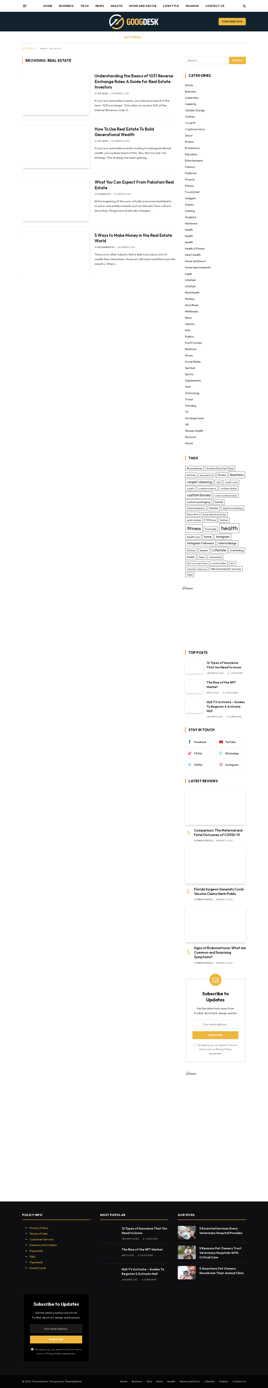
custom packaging (198, 502)
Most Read (191, 305)
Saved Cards (38, 1268)
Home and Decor (143, 6)
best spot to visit (207, 475)
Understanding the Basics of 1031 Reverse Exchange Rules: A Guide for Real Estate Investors (134, 81)
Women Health (194, 431)
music (191, 557)
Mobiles (190, 299)
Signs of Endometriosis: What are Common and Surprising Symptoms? (220, 952)
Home (47, 6)
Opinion (190, 324)
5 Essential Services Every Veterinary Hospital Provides (220, 1230)
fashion (224, 520)
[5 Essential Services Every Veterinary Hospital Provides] (187, 1232)
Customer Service (41, 1239)
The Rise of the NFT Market (221, 684)
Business (66, 6)
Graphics (190, 217)
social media (219, 563)
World (189, 443)
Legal (188, 273)
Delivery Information (43, 1245)
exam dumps (194, 520)
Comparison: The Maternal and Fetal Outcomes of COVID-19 (218, 832)
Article (189, 85)
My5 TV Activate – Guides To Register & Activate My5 (226, 706)
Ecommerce (192, 148)
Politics (189, 336)
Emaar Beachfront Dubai (214, 514)
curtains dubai (228, 488)
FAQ (32, 1256)
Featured (190, 173)
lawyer (204, 550)
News (99, 6)
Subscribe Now (232, 21)
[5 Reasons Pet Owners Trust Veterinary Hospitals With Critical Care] (187, 1252)
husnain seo (103, 194)
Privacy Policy (224, 1049)
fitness (194, 528)
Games (189, 204)
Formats (210, 529)
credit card (231, 482)
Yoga (190, 574)
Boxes (222, 475)
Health (116, 6)
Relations (191, 349)
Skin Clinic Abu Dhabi (197, 563)
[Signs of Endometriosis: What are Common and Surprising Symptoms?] (215, 924)
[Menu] (24, 6)
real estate (215, 557)
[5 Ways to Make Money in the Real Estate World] (56, 252)
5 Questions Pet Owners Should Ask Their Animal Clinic (221, 1270)
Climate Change (195, 110)
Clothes (190, 116)
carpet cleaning (199, 482)
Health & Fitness (195, 248)
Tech (84, 6)
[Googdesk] (134, 21)
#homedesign (194, 468)
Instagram (223, 537)
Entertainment (194, 160)
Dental (219, 502)
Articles (191, 475)
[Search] (244, 6)
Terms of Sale (38, 1233)
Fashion (192, 6)
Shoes (189, 355)
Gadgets (190, 198)
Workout (190, 437)
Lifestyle (171, 6)
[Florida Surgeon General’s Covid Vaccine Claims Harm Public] (215, 865)
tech (233, 563)
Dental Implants (196, 508)
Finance (190, 179)
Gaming (190, 211)
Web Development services (226, 568)
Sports (189, 374)
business (236, 474)
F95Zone (211, 520)
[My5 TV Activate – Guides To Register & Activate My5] (194, 706)
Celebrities (192, 98)
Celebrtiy (190, 104)
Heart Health (193, 255)
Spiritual (190, 368)
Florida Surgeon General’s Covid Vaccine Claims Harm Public (218, 891)
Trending (190, 405)
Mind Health (192, 292)
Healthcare (193, 536)
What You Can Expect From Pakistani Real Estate (134, 184)
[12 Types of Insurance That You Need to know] (194, 667)
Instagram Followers (200, 543)
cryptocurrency (207, 488)
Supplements (193, 380)
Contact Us (215, 6)
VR (187, 424)
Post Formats (193, 343)
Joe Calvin (102, 93)
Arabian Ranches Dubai (220, 468)
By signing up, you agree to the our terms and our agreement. (217, 1049)
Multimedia (191, 311)
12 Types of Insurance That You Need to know (224, 665)
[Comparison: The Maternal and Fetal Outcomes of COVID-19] (215, 807)
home (208, 537)
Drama (189, 142)
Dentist (213, 508)
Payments (36, 1251)
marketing (236, 550)
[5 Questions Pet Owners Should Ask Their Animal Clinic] (187, 1272)
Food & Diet (192, 192)
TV (187, 412)
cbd (218, 482)
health (229, 528)
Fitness (189, 186)
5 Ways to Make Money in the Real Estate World (133, 238)
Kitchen (191, 550)
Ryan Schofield (204, 841)
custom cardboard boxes (226, 495)
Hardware (191, 223)
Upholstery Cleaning (196, 569)
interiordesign (228, 543)
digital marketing (232, 508)
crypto (190, 488)
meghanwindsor (105, 247)
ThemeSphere (73, 1381)
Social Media (193, 361)
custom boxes (199, 495)
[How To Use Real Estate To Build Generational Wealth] (56, 146)
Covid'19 (190, 123)
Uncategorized (194, 418)
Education (191, 154)
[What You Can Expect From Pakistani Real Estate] (56, 199)
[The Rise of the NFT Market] (194, 686)
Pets (188, 330)
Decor (189, 135)
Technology (192, 393)
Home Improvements (198, 267)
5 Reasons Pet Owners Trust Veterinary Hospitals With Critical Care (220, 1252)
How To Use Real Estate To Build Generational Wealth (124, 131)
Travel (189, 399)
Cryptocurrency (195, 129)
